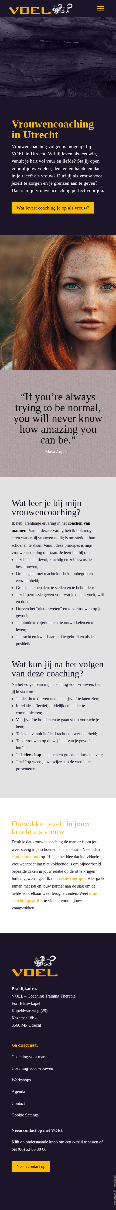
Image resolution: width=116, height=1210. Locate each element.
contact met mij (26, 856)
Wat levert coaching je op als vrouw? (52, 208)
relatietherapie (72, 878)
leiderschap (31, 754)
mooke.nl (114, 1181)
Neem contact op (30, 1166)
